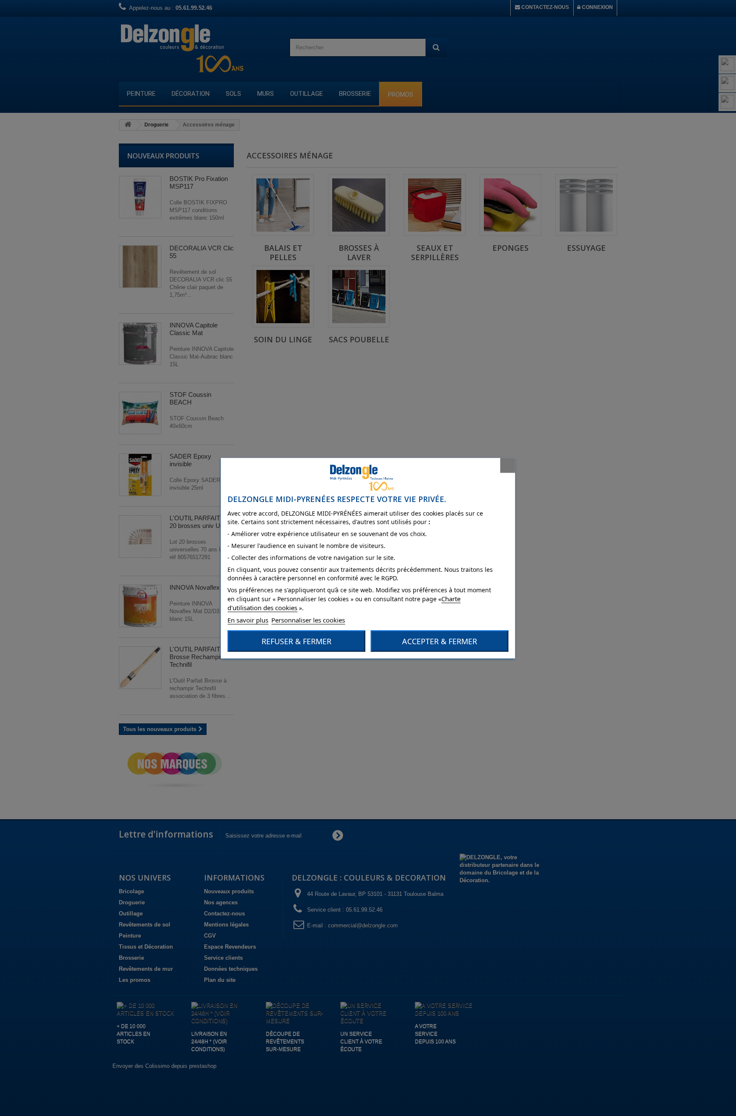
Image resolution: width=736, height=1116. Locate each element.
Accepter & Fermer (439, 641)
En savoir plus (247, 619)
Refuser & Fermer (296, 641)
